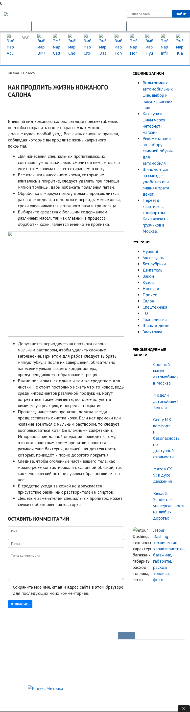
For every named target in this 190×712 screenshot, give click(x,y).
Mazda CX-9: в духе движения (163, 475)
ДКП (142, 26)
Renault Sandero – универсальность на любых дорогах (163, 505)
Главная (14, 73)
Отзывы (15, 678)
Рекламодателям (42, 697)
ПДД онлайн (47, 26)
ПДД (52, 644)
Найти (181, 14)
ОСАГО (79, 26)
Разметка (55, 653)
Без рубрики (154, 264)
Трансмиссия (154, 319)
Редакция (15, 697)
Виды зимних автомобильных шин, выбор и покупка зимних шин (157, 95)
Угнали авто (18, 636)
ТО (145, 313)
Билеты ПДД (58, 636)
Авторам (69, 697)
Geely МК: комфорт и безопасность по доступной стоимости (163, 438)
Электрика (152, 332)
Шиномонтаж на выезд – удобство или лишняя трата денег (155, 181)
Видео (15, 661)
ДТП (110, 26)
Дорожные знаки (174, 26)
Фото (14, 653)
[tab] (126, 635)
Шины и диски (155, 325)
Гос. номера (15, 26)
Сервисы (93, 661)
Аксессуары (153, 257)
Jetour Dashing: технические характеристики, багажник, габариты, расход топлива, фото (163, 554)
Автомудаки (19, 644)
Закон (148, 276)
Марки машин (95, 59)
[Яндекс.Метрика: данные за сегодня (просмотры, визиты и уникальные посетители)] (45, 688)
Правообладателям (23, 703)
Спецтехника (154, 307)
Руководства (96, 636)
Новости (29, 73)
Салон (148, 301)
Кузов (148, 282)
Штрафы (54, 661)
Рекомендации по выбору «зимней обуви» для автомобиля (157, 151)
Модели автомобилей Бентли (163, 401)
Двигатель (152, 270)
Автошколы (57, 669)
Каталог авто (96, 653)
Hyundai (150, 251)
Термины (93, 669)
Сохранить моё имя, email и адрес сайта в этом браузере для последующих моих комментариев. (68, 590)
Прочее (149, 295)
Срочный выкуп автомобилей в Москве (163, 374)
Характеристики (22, 669)
